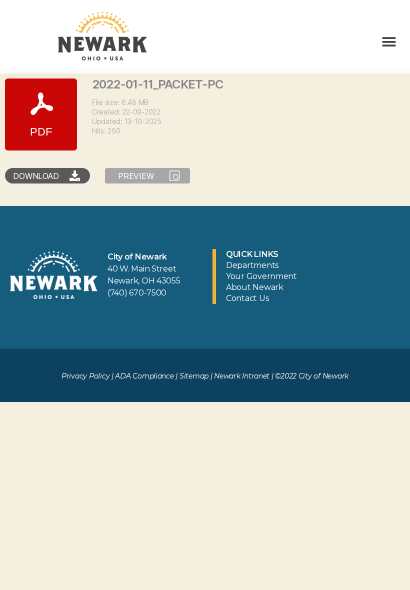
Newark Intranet (242, 376)
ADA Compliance (144, 376)
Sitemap (194, 376)
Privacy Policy (86, 376)
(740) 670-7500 (137, 293)
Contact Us (247, 298)
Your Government (261, 276)
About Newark (255, 287)
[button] (389, 41)
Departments (252, 265)
